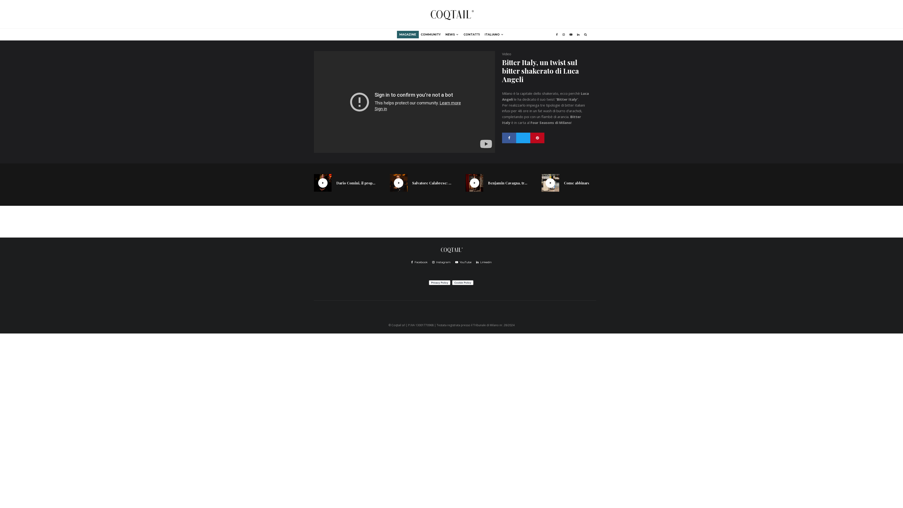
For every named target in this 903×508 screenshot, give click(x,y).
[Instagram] (563, 34)
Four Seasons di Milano (551, 122)
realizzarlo (517, 105)
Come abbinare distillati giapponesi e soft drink (583, 183)
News (450, 34)
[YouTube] (571, 34)
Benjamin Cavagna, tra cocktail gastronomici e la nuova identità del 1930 (507, 183)
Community (431, 34)
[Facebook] (557, 34)
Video (506, 54)
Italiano (492, 34)
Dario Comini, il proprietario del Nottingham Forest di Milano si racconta (356, 183)
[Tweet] (523, 138)
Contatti (471, 34)
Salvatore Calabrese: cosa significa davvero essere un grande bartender (432, 183)
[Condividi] (509, 138)
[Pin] (537, 138)
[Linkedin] (578, 34)
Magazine (407, 34)
